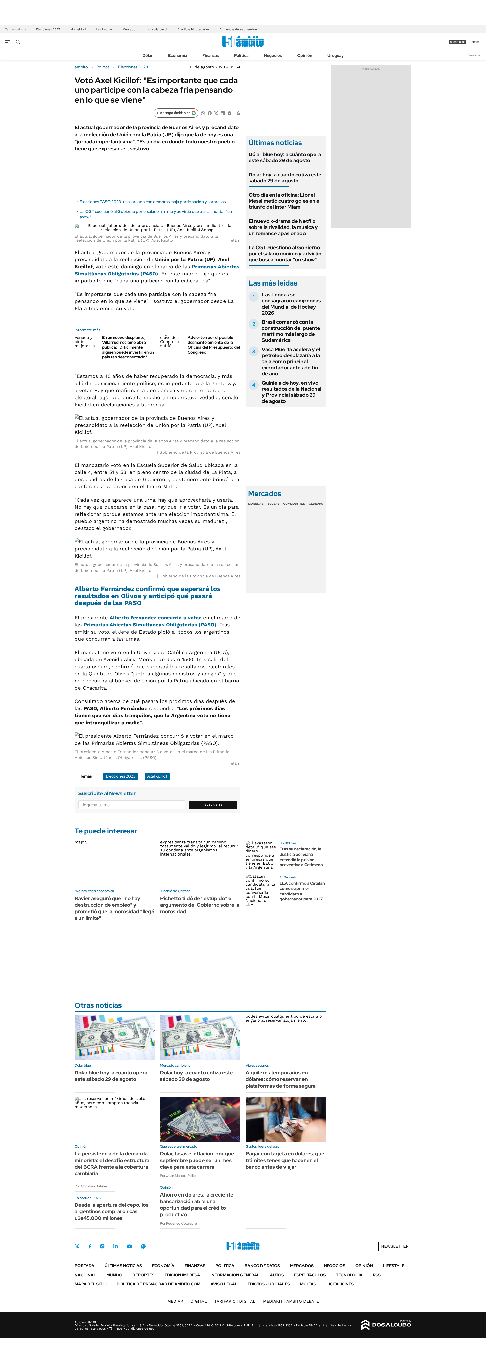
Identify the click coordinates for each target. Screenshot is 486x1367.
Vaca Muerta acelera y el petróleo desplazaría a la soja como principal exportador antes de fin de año (291, 361)
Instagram (102, 1246)
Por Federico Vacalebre (178, 1223)
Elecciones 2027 (48, 29)
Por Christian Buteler (91, 1186)
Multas (308, 1284)
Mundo (114, 1275)
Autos (277, 1275)
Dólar (147, 55)
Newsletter (474, 55)
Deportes (143, 1275)
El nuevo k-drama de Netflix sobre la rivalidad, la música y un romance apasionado (283, 227)
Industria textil (157, 29)
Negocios (273, 55)
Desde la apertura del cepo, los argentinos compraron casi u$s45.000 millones (111, 1211)
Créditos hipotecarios (193, 29)
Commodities (294, 503)
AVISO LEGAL (224, 1284)
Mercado (129, 29)
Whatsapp (143, 1246)
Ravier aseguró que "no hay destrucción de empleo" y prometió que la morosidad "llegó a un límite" (114, 908)
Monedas (256, 503)
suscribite (457, 42)
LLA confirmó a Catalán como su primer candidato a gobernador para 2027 (302, 891)
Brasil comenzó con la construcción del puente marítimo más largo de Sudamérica (291, 331)
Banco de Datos (262, 1265)
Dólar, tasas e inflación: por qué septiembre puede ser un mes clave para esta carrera (197, 1160)
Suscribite (213, 804)
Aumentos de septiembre (238, 29)
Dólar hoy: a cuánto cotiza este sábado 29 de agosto (285, 177)
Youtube (129, 1246)
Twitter (77, 1246)
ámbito (81, 67)
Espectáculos (310, 1275)
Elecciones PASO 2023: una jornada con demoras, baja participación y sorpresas (153, 201)
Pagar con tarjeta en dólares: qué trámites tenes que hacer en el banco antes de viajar (285, 1160)
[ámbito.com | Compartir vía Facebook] (210, 112)
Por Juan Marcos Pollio (178, 1175)
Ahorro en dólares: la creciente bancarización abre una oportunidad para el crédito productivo (196, 1204)
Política (241, 55)
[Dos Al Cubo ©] (386, 1325)
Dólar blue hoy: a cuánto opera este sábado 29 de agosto (285, 157)
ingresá (474, 42)
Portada (84, 1265)
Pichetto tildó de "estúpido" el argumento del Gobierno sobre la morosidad (199, 905)
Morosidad (78, 29)
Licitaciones (340, 1284)
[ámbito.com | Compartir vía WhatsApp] (203, 112)
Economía (177, 55)
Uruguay (335, 55)
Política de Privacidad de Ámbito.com (158, 1284)
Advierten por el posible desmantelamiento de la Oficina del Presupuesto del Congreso (214, 345)
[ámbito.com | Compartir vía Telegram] (229, 112)
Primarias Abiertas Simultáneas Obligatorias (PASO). (151, 625)
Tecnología (349, 1275)
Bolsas (273, 503)
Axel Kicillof (157, 776)
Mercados (302, 1265)
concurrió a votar (155, 618)
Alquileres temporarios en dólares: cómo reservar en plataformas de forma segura (281, 1079)
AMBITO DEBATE (291, 1301)
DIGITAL (187, 1301)
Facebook (90, 1246)
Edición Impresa (182, 1275)
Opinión (304, 55)
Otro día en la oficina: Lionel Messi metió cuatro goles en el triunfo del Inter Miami (285, 201)
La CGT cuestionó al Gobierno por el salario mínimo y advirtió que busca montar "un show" (285, 253)
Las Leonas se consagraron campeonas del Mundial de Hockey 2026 (291, 303)
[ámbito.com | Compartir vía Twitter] (216, 112)
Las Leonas (104, 29)
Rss (377, 1275)
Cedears (316, 503)
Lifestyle (393, 1265)
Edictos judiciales (269, 1284)
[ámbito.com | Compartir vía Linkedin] (223, 112)
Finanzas (210, 55)
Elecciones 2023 (133, 67)
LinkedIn (115, 1246)
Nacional (85, 1275)
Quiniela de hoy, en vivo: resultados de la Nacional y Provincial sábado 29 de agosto (291, 391)
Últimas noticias (123, 1265)
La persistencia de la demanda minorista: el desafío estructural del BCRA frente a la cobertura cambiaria (113, 1163)
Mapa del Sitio (91, 1284)
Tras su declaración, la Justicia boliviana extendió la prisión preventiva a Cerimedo (301, 856)
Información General (235, 1275)
